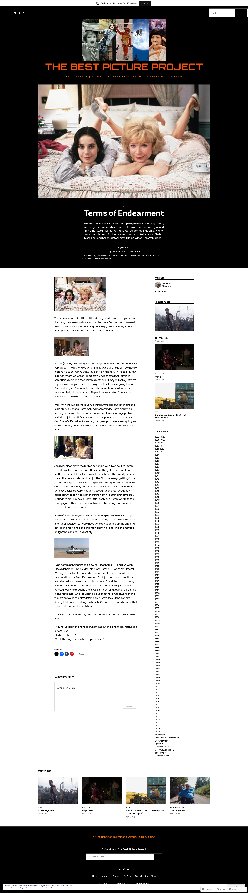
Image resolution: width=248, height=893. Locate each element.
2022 (157, 719)
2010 (157, 683)
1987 (157, 614)
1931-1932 (160, 448)
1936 (157, 460)
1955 (157, 517)
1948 (157, 496)
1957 (157, 523)
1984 (157, 605)
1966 (157, 551)
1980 (157, 593)
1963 (157, 541)
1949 (157, 499)
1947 (157, 493)
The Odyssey (161, 338)
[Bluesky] (15, 13)
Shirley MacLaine (103, 258)
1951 (157, 505)
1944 (157, 484)
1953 (157, 511)
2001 (157, 656)
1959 (157, 529)
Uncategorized (162, 755)
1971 (157, 566)
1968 (157, 557)
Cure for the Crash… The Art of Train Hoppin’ (170, 416)
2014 (157, 695)
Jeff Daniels (134, 255)
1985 (157, 608)
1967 (157, 553)
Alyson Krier (124, 247)
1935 (157, 457)
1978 (157, 587)
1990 (157, 623)
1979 (157, 590)
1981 (157, 596)
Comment (129, 706)
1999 (157, 650)
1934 (157, 454)
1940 (157, 472)
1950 (157, 502)
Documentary (161, 740)
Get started (145, 3)
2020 (157, 713)
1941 (157, 475)
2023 (157, 722)
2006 (157, 671)
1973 (157, 572)
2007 (157, 674)
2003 (157, 662)
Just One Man (178, 810)
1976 (157, 581)
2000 (157, 653)
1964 (157, 544)
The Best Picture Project (124, 66)
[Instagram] (19, 13)
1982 (157, 599)
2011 (156, 412)
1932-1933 (160, 451)
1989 (157, 620)
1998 (157, 647)
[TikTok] (124, 869)
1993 (157, 632)
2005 (157, 668)
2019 (157, 710)
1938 (157, 466)
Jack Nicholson (103, 255)
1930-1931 (160, 445)
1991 (157, 626)
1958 (157, 526)
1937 (157, 463)
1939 (157, 469)
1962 (157, 539)
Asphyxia (159, 376)
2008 (157, 677)
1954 (157, 514)
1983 (124, 206)
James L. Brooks (120, 255)
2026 (157, 335)
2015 (157, 373)
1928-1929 (160, 439)
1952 (157, 508)
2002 (157, 659)
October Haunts (163, 746)
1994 (157, 635)
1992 (157, 629)
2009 (157, 680)
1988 (157, 617)
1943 (157, 481)
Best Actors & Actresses (167, 737)
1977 (157, 584)
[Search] (241, 13)
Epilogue (159, 743)
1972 (157, 569)
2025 (157, 728)
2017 (157, 704)
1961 (157, 535)
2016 (157, 701)
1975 (157, 578)
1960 (157, 532)
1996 (157, 641)
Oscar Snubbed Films (165, 749)
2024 (157, 725)
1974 (157, 575)
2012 (157, 689)
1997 (157, 644)
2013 (157, 692)
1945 (157, 487)
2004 (157, 665)
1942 (157, 478)
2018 (157, 707)
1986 (157, 611)
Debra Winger (88, 255)
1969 (157, 560)
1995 (157, 638)
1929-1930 (160, 442)
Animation (160, 734)
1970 (157, 563)
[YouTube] (23, 13)
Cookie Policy (51, 888)
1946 (157, 490)
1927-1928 (160, 436)
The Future (160, 752)
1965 (157, 548)
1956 (157, 520)
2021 (157, 716)
